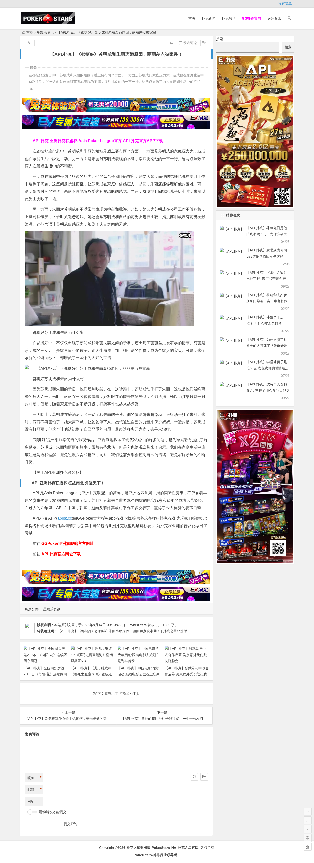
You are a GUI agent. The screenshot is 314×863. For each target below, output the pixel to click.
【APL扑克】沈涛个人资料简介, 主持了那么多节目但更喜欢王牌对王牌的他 (267, 390)
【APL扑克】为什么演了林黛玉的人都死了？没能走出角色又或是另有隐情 (267, 346)
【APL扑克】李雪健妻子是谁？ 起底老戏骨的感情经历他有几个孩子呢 (267, 368)
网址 (30, 801)
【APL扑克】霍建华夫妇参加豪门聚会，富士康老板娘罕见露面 (267, 301)
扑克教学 (229, 18)
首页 (191, 18)
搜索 (219, 39)
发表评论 (189, 43)
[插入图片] (204, 777)
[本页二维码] (308, 847)
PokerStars (138, 625)
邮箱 (34, 789)
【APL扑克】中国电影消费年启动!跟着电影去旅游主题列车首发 (140, 674)
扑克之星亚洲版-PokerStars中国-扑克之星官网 (162, 847)
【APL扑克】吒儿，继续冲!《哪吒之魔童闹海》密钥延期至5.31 (91, 674)
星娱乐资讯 (45, 32)
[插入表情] (194, 777)
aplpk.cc (64, 518)
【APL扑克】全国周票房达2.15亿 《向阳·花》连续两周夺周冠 (45, 674)
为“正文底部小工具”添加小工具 (116, 694)
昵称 (34, 778)
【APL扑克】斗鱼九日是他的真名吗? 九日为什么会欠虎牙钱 (266, 234)
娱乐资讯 (274, 18)
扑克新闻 (208, 18)
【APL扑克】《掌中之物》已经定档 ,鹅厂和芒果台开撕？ (266, 279)
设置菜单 (285, 4)
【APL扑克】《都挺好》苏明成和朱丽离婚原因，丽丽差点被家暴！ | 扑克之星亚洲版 (122, 631)
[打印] (171, 43)
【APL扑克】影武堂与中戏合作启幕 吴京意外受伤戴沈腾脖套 (187, 674)
